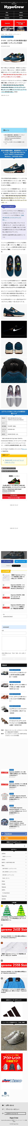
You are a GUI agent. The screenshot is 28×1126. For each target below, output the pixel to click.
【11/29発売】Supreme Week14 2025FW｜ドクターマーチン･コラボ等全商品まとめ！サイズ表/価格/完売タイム (13, 918)
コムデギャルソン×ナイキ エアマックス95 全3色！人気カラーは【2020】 (17, 711)
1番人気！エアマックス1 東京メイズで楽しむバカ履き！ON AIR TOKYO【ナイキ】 (18, 687)
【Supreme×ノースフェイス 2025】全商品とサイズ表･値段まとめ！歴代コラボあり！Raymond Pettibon (13, 991)
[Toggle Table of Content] (25, 130)
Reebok (21, 15)
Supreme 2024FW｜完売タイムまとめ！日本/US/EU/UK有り (18, 596)
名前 (3, 630)
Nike (7, 12)
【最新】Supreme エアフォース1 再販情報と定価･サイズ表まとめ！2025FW (18, 576)
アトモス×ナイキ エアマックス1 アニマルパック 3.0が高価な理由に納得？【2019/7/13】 (17, 723)
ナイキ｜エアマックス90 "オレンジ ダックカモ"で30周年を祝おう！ (18, 699)
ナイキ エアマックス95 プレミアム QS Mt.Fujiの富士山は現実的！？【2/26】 (17, 675)
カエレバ (9, 492)
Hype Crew (14, 1118)
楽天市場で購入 (14, 495)
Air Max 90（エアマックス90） (10, 471)
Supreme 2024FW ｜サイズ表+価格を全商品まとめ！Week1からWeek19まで (18, 586)
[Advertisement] (14, 111)
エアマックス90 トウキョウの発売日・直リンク (15, 142)
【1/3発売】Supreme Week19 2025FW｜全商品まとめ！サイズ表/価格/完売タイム (18, 797)
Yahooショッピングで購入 (14, 497)
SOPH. (21, 17)
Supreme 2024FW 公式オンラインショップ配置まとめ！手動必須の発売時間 (18, 606)
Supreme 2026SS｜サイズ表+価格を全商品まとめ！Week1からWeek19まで (18, 785)
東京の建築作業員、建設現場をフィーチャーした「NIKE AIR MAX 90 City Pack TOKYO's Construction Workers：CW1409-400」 (15, 137)
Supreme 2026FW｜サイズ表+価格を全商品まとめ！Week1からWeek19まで (18, 773)
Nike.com (24, 449)
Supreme (7, 17)
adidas (21, 12)
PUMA (7, 15)
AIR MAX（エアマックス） (9, 468)
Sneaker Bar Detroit (7, 616)
